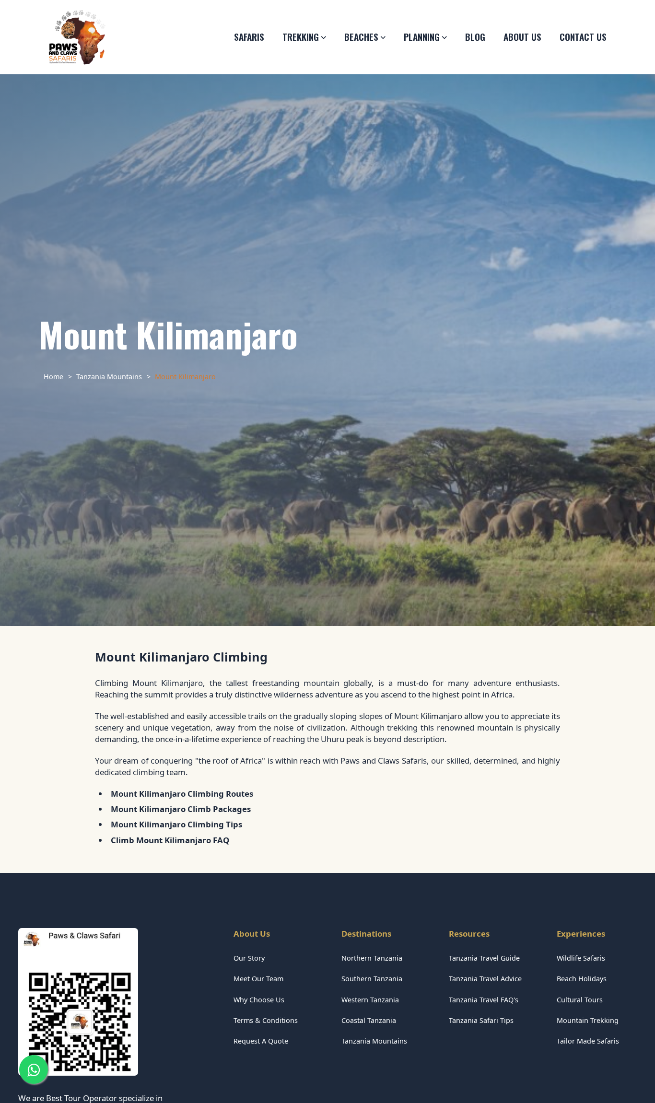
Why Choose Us (259, 999)
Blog (475, 37)
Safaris (249, 37)
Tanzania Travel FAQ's (483, 999)
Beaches (361, 37)
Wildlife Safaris (581, 958)
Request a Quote (261, 1040)
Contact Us (583, 37)
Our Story (249, 958)
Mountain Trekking (588, 1020)
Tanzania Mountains (374, 1040)
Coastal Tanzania (368, 1020)
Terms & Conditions (266, 1020)
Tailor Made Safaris (588, 1040)
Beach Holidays (582, 978)
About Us (522, 37)
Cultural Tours (580, 999)
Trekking (300, 37)
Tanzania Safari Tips (481, 1020)
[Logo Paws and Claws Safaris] (77, 37)
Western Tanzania (370, 999)
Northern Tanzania (371, 958)
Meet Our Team (258, 978)
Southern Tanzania (371, 978)
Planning (422, 37)
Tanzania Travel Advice (485, 978)
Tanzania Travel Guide (484, 958)
